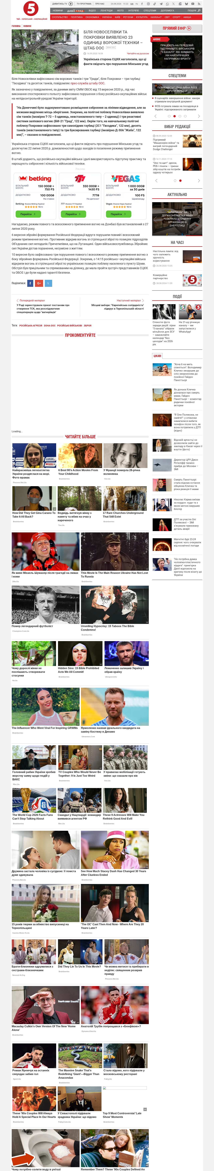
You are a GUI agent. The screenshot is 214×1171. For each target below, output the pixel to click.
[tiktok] (154, 4)
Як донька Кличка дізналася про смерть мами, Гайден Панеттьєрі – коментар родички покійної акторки (187, 397)
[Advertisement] (80, 194)
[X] (174, 4)
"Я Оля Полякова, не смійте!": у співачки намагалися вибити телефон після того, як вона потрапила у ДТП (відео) (187, 422)
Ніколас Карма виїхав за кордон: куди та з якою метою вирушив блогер (187, 504)
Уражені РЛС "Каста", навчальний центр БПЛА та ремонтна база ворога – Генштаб (178, 110)
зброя (87, 325)
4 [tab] (185, 116)
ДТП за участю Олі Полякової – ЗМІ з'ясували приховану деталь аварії (186, 524)
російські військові (69, 325)
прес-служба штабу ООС (87, 83)
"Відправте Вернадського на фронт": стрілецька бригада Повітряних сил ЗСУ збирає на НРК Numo (165, 170)
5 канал (74, 71)
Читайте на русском (138, 52)
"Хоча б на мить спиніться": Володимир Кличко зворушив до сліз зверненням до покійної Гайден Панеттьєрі (187, 372)
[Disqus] (80, 387)
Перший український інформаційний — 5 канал (31, 11)
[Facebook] (142, 4)
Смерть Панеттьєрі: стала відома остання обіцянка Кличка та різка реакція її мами (187, 484)
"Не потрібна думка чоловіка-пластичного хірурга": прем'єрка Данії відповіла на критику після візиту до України (188, 567)
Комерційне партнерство (160, 277)
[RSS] (199, 4)
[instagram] (148, 4)
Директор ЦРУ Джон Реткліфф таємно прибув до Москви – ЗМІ (186, 464)
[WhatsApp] (167, 4)
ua (131, 3)
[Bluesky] (186, 4)
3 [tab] (180, 116)
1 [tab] (169, 116)
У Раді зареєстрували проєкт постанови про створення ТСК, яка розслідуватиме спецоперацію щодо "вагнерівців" (43, 309)
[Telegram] (161, 4)
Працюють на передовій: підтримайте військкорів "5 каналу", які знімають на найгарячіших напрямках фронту (166, 149)
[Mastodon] (180, 4)
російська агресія (30, 325)
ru (137, 3)
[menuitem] (57, 10)
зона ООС (111, 47)
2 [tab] (174, 116)
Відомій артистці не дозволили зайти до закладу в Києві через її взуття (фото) (188, 444)
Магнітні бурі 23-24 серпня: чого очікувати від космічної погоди (187, 542)
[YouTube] (193, 4)
